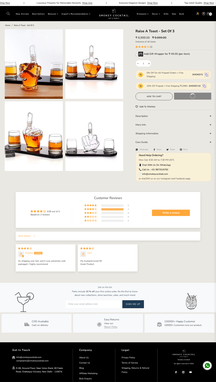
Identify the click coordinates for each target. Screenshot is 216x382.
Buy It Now (187, 97)
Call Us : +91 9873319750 (155, 169)
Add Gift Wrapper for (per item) (167, 54)
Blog (81, 368)
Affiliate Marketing (88, 373)
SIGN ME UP (133, 304)
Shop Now (144, 2)
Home (7, 25)
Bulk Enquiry (85, 378)
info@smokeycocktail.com (155, 174)
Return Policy (110, 326)
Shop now (79, 2)
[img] (25, 248)
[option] (33, 64)
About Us (84, 357)
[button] (8, 14)
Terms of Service (130, 362)
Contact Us (84, 362)
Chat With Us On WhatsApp (156, 164)
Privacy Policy (128, 357)
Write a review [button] (171, 213)
